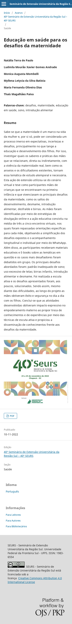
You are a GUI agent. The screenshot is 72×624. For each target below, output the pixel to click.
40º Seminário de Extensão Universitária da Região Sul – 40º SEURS (35, 18)
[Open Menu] (4, 4)
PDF (11, 416)
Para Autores (13, 520)
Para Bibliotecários (16, 526)
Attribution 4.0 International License (35, 580)
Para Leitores (13, 514)
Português (12, 491)
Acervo (19, 12)
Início (7, 12)
